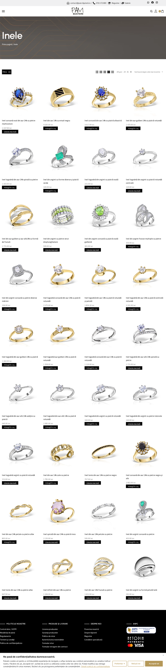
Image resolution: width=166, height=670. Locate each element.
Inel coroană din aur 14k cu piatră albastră (103, 120)
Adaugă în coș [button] (50, 128)
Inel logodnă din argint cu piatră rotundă (103, 416)
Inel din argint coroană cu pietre (140, 534)
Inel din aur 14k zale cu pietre (56, 475)
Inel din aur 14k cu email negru (56, 120)
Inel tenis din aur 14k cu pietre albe (17, 590)
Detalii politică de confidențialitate (95, 666)
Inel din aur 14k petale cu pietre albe (18, 534)
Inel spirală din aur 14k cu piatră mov (59, 534)
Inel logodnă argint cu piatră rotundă (18, 475)
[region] (83, 661)
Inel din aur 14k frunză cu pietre (98, 590)
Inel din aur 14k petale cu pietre (98, 534)
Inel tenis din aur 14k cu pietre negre (101, 475)
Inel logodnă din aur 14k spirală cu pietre (20, 179)
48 (131, 72)
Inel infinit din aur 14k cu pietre (57, 590)
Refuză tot (136, 663)
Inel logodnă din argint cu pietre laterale (144, 416)
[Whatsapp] (148, 2)
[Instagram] (157, 2)
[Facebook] (152, 2)
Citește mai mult (10, 131)
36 (128, 72)
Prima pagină (7, 44)
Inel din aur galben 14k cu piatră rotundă (144, 120)
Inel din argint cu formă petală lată (141, 590)
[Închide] (163, 655)
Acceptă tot (154, 663)
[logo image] (77, 11)
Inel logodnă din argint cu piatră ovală (101, 179)
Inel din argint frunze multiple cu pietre (143, 238)
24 (124, 72)
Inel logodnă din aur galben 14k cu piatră (20, 357)
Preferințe (119, 663)
